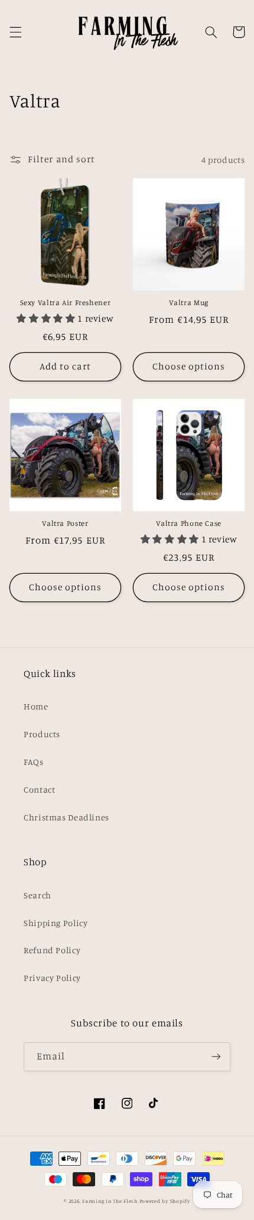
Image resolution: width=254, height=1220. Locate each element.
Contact (39, 789)
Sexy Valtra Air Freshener (65, 302)
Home (36, 706)
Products (42, 734)
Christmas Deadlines (66, 817)
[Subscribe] (216, 1056)
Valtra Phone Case (189, 523)
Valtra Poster (65, 523)
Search (37, 895)
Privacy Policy (52, 978)
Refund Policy (52, 950)
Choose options (189, 366)
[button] (15, 31)
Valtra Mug (188, 302)
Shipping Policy (55, 923)
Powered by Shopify (164, 1201)
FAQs (34, 762)
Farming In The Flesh (110, 1201)
